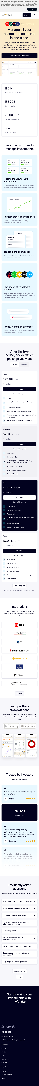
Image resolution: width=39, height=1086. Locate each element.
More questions (19, 971)
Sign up (26, 15)
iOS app (4, 1062)
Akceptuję (32, 9)
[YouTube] (6, 1032)
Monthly (24, 364)
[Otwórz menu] (35, 15)
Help (19, 977)
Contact (4, 1048)
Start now (19, 389)
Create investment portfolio (19, 56)
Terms (4, 1071)
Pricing (4, 1052)
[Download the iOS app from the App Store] (28, 726)
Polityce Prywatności (23, 7)
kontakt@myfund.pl (8, 1036)
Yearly (14, 364)
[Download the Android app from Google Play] (11, 726)
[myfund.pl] (7, 15)
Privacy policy (7, 1075)
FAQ (3, 1055)
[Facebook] (3, 1032)
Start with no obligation (19, 1017)
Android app (6, 1059)
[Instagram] (9, 1032)
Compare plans (19, 586)
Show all (20, 694)
